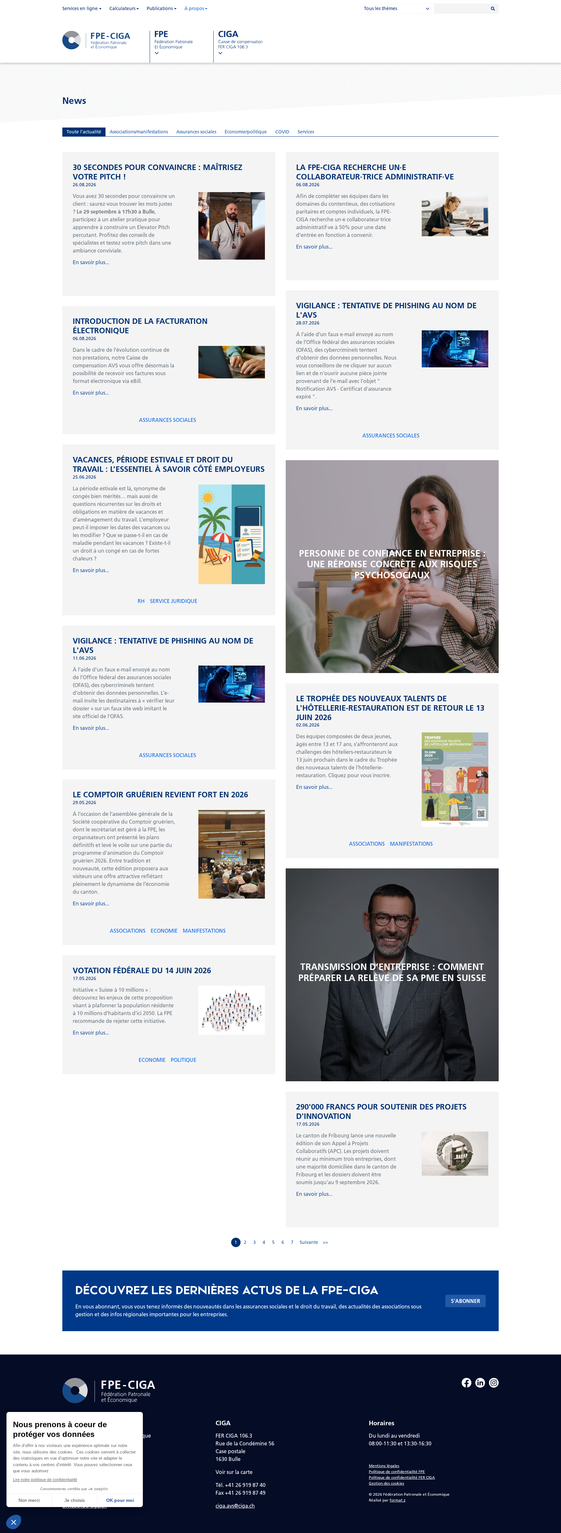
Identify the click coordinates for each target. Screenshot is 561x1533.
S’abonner (465, 1300)
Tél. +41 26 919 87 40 (241, 1484)
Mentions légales (384, 1465)
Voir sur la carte (234, 1471)
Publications (160, 8)
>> (325, 1242)
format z (397, 1500)
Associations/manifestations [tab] (139, 132)
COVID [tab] (282, 132)
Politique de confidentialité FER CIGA (402, 1477)
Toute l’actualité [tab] (84, 132)
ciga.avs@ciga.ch (235, 1505)
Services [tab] (306, 132)
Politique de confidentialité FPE (397, 1471)
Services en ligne (80, 8)
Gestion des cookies (386, 1483)
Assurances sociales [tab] (196, 132)
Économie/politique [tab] (246, 132)
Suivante (309, 1242)
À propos (194, 8)
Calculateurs (122, 8)
